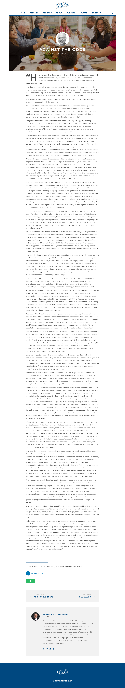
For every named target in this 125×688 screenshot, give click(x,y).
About (59, 13)
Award (84, 13)
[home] (62, 5)
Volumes (34, 13)
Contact (96, 13)
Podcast (47, 13)
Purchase (72, 13)
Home (22, 13)
